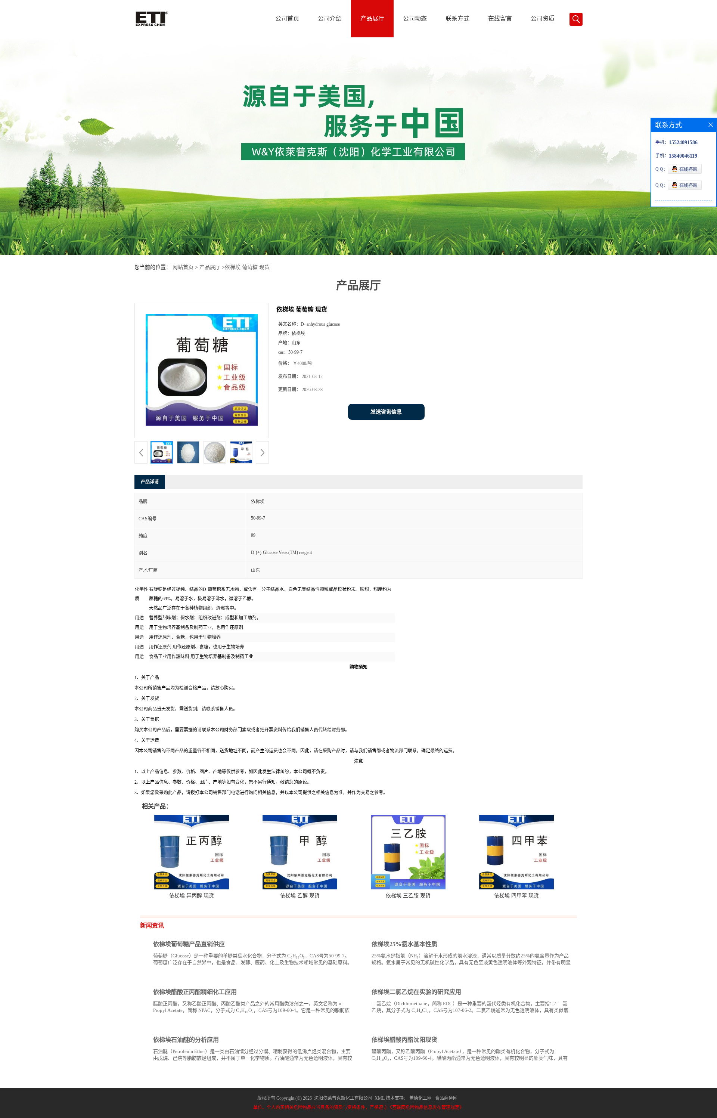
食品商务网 (446, 1098)
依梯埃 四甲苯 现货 (516, 895)
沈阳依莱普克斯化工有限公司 (343, 1098)
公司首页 (287, 18)
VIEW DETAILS (327, 976)
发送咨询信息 (386, 412)
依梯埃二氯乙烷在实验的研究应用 (416, 992)
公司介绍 (330, 18)
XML (380, 1098)
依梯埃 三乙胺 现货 (408, 895)
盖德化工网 (420, 1098)
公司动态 (415, 18)
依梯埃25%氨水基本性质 (404, 944)
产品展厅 (372, 18)
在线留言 (500, 18)
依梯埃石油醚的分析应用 (186, 1040)
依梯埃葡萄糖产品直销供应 (189, 944)
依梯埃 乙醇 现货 (300, 895)
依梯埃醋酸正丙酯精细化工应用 (195, 992)
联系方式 (457, 18)
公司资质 (543, 18)
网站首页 (183, 267)
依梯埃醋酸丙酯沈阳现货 (404, 1040)
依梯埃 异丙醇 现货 (191, 895)
